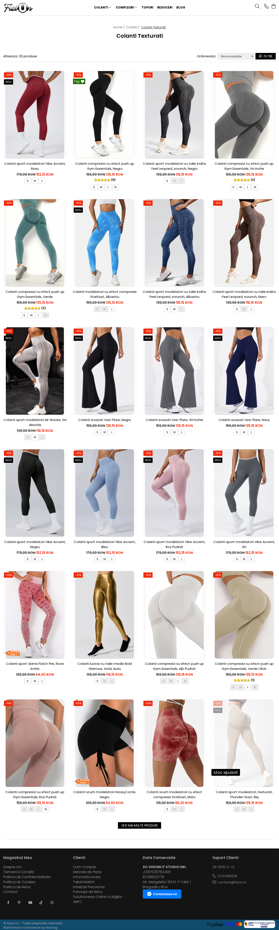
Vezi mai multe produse (139, 825)
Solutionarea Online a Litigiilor (97, 896)
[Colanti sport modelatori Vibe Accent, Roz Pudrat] (174, 493)
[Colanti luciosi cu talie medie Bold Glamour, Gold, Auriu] (104, 615)
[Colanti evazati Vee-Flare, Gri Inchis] (174, 371)
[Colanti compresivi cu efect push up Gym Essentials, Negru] (104, 115)
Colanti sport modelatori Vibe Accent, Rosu (35, 166)
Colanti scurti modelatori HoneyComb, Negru (104, 794)
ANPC (77, 901)
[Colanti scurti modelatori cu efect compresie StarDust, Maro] (174, 743)
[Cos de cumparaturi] (273, 6)
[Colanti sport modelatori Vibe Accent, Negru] (35, 493)
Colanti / (133, 27)
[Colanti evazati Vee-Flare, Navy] (244, 371)
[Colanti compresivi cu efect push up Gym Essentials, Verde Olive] (244, 615)
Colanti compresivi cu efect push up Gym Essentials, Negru (104, 166)
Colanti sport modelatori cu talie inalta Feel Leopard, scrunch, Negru (174, 166)
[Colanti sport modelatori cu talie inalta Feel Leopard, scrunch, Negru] (174, 115)
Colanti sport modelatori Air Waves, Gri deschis (34, 422)
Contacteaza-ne (165, 894)
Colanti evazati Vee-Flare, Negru (104, 419)
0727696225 (227, 876)
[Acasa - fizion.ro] (28, 7)
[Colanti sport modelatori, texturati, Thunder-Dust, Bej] (244, 743)
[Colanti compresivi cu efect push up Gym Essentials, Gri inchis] (244, 115)
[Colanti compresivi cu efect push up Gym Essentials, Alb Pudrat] (174, 615)
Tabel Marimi (83, 882)
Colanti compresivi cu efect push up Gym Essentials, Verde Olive (244, 666)
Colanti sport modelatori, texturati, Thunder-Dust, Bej (244, 794)
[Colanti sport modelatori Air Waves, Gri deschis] (35, 371)
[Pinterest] (19, 902)
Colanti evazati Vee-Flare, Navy (244, 419)
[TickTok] (41, 902)
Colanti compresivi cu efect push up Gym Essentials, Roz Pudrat (34, 794)
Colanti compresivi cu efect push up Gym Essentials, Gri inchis (244, 166)
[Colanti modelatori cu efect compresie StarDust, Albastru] (104, 243)
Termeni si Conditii (18, 872)
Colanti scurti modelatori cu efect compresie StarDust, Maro (174, 794)
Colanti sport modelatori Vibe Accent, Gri (244, 544)
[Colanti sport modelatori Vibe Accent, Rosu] (35, 115)
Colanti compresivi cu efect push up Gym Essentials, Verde (34, 294)
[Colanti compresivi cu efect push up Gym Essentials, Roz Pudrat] (35, 743)
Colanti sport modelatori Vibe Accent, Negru (35, 544)
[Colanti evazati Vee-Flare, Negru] (104, 371)
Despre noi (12, 867)
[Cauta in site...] (257, 6)
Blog (180, 7)
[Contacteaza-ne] (266, 6)
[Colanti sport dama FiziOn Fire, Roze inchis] (35, 615)
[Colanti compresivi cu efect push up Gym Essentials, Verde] (35, 243)
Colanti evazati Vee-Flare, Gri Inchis (174, 419)
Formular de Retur (88, 891)
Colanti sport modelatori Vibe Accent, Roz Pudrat (174, 544)
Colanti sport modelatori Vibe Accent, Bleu (105, 544)
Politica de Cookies (19, 882)
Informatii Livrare (86, 877)
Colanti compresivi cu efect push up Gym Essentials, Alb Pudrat (174, 666)
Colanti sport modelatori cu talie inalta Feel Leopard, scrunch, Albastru (174, 294)
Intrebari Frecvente (89, 887)
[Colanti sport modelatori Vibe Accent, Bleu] (104, 493)
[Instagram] (52, 902)
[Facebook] (8, 902)
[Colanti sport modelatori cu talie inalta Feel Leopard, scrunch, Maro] (244, 243)
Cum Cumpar (84, 867)
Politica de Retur (17, 887)
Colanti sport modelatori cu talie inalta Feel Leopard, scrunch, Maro (244, 294)
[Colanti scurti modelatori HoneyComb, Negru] (104, 743)
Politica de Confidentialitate (27, 877)
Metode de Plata (87, 872)
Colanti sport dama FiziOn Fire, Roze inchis (35, 666)
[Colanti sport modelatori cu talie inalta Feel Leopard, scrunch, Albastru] (174, 243)
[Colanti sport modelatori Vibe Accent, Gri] (244, 493)
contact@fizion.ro (231, 882)
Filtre (267, 56)
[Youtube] (30, 902)
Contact (10, 891)
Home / (119, 27)
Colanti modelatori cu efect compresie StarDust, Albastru (105, 294)
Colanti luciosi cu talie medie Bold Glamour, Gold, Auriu (104, 666)
